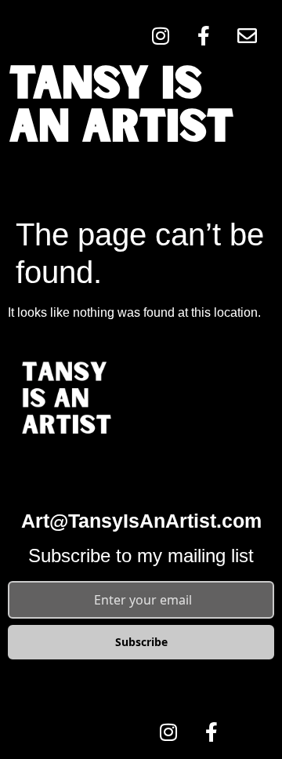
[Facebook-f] (203, 35)
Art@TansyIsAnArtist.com (141, 521)
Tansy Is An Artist (121, 107)
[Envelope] (246, 35)
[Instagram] (160, 35)
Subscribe (141, 641)
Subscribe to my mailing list (141, 555)
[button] (141, 181)
